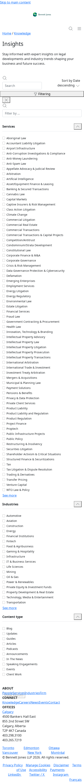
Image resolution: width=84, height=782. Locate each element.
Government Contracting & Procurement (32, 321)
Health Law (13, 327)
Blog (9, 628)
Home (6, 33)
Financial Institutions (20, 536)
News (34, 702)
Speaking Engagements (22, 664)
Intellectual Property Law (22, 342)
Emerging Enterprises (20, 281)
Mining (11, 572)
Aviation (11, 521)
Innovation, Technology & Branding (29, 332)
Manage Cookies (38, 765)
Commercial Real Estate (21, 225)
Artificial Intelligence (20, 179)
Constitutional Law (18, 250)
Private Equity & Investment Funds (29, 587)
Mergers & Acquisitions (21, 378)
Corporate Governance (21, 260)
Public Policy (14, 439)
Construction (14, 526)
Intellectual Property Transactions (28, 357)
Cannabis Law (15, 194)
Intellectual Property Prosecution (27, 352)
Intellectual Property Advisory (25, 337)
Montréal (58, 752)
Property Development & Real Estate (30, 592)
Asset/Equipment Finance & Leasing (30, 184)
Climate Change (16, 214)
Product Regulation (19, 418)
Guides (11, 638)
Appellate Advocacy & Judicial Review (30, 169)
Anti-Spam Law (16, 163)
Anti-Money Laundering (22, 158)
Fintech (11, 541)
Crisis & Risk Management (23, 265)
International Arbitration (22, 362)
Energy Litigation (17, 291)
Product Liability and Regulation (27, 413)
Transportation (16, 602)
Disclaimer (61, 765)
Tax (8, 464)
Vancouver (10, 752)
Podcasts (12, 649)
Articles (11, 644)
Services (19, 693)
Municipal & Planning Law (23, 383)
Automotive (13, 516)
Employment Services (20, 286)
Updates (11, 633)
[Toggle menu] (79, 28)
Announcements (17, 654)
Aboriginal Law (16, 138)
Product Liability (17, 408)
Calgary (7, 712)
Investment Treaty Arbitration (25, 372)
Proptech (12, 429)
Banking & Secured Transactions (27, 189)
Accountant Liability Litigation (25, 143)
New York (35, 752)
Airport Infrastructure (20, 148)
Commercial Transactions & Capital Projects (34, 235)
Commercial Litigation (20, 220)
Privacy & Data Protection (22, 398)
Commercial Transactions (22, 230)
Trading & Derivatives (20, 474)
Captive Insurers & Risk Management (30, 204)
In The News (14, 659)
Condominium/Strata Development (29, 245)
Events (10, 669)
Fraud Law (13, 316)
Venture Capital (16, 485)
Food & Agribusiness (19, 546)
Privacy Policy (13, 765)
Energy (11, 531)
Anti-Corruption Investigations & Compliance (35, 153)
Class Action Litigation (20, 209)
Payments (57, 770)
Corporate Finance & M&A (23, 255)
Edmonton (31, 748)
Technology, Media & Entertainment (29, 597)
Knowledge (22, 33)
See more (10, 495)
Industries (32, 693)
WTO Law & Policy (17, 490)
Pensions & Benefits (19, 393)
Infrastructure (15, 556)
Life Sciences (14, 567)
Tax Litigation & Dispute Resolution (29, 469)
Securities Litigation (19, 449)
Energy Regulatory (18, 296)
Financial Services (18, 311)
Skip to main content (15, 2)
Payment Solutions (18, 388)
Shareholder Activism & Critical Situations (33, 454)
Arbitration (13, 174)
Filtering (44, 94)
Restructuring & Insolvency (24, 444)
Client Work (13, 674)
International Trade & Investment (28, 367)
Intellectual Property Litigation (26, 347)
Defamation (14, 276)
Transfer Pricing (16, 479)
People (7, 693)
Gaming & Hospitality (20, 551)
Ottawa (54, 748)
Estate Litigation (17, 306)
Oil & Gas (12, 577)
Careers (24, 702)
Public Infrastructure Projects (25, 434)
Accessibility (38, 770)
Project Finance (16, 423)
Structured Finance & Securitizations (30, 459)
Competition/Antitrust (20, 240)
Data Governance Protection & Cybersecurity (35, 270)
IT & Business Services (21, 561)
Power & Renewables (20, 582)
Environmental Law (18, 301)
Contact (54, 702)
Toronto (8, 748)
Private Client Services (20, 403)
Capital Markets (16, 199)
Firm (43, 693)
